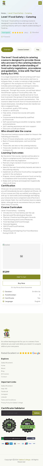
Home (3, 13)
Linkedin (4, 397)
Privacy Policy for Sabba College (12, 402)
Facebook (4, 391)
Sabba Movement (7, 362)
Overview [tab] (7, 49)
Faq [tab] (37, 49)
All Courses (5, 374)
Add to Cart (21, 277)
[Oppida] (4, 3)
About (3, 368)
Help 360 (4, 388)
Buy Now (21, 283)
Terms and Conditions (8, 400)
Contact (4, 377)
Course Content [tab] (23, 49)
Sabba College (24, 459)
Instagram (4, 394)
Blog (2, 371)
